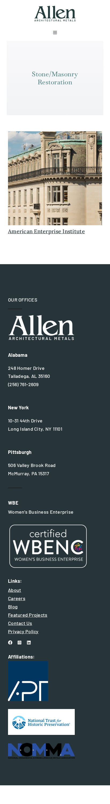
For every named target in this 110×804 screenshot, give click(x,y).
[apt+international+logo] (28, 663)
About (14, 590)
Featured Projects (28, 615)
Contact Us (20, 623)
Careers (16, 598)
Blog (13, 606)
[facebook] (10, 642)
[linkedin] (29, 642)
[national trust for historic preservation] (41, 711)
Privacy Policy (23, 631)
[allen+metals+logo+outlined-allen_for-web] (55, 8)
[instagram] (19, 642)
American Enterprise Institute (46, 231)
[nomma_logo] (41, 745)
